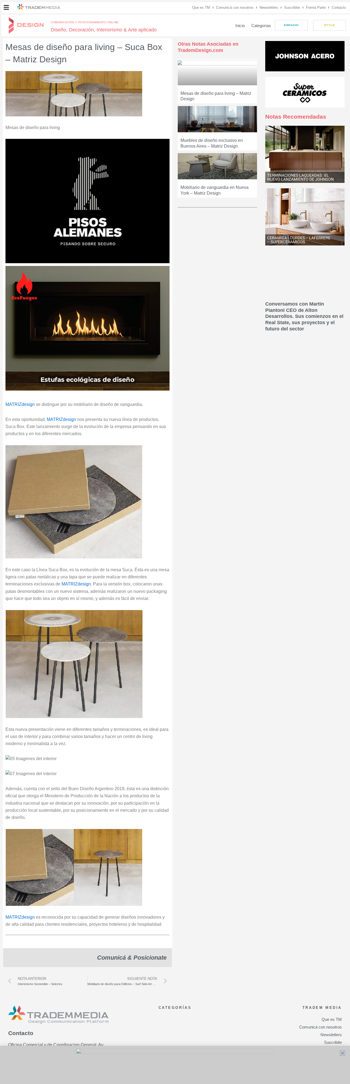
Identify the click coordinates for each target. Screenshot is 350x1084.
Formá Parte (316, 7)
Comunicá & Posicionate (132, 957)
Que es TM (201, 7)
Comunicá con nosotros (234, 7)
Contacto (339, 7)
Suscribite (292, 7)
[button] (6, 7)
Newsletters (268, 7)
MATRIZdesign (20, 404)
